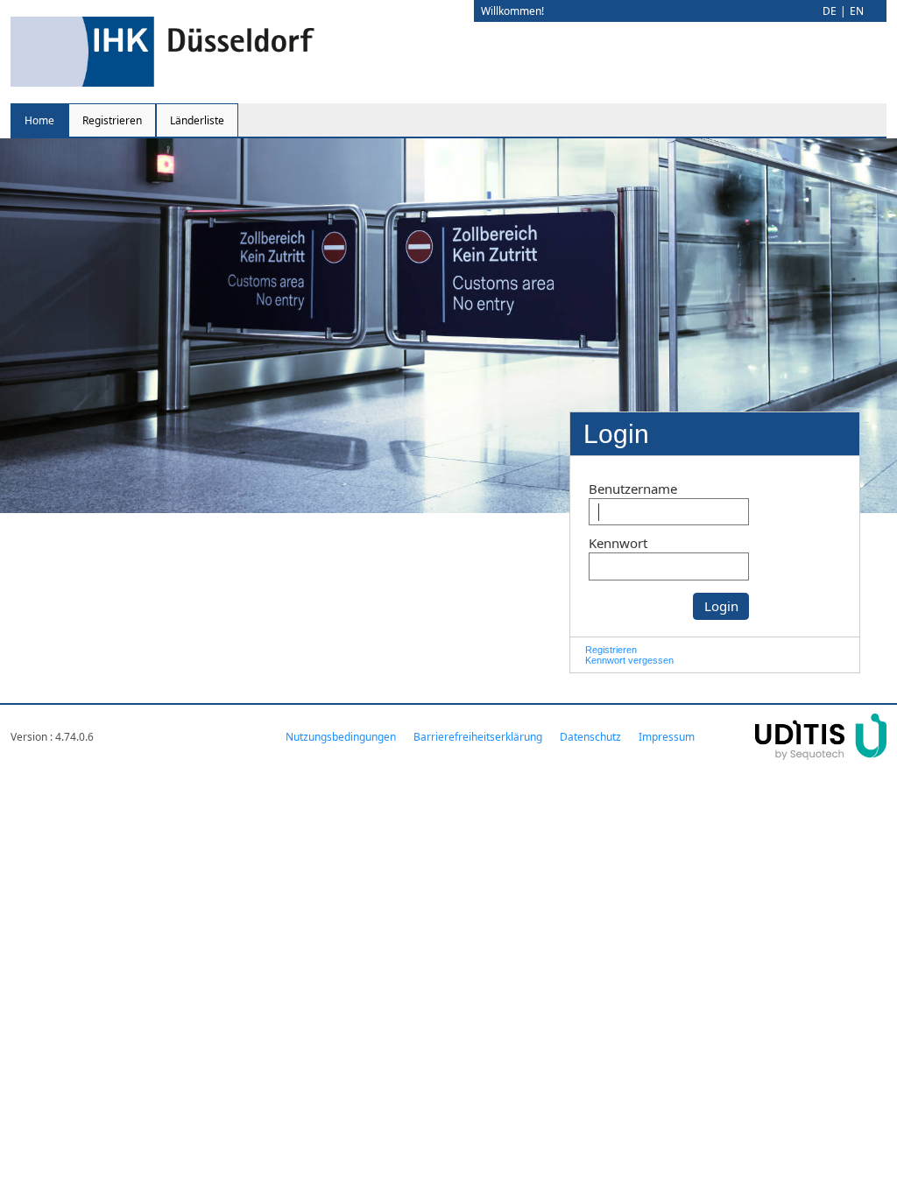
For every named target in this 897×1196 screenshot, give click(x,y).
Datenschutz (590, 736)
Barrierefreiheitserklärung (477, 736)
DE (830, 11)
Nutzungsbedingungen (341, 736)
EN (857, 11)
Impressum (667, 736)
